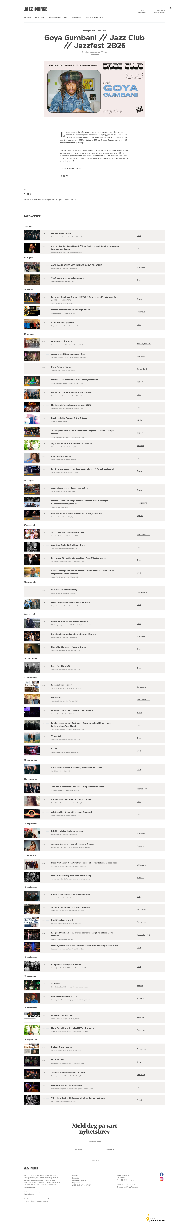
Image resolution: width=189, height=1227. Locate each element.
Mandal (140, 445)
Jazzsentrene (141, 12)
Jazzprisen (162, 8)
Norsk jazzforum (140, 8)
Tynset (140, 299)
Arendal (140, 846)
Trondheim (142, 789)
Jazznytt (143, 10)
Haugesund (142, 503)
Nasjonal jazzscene (159, 12)
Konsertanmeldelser (58, 18)
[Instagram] (162, 1180)
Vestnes (140, 1017)
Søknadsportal (161, 10)
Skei (138, 896)
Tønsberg (141, 356)
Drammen (141, 1030)
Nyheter (27, 18)
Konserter (39, 18)
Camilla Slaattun (29, 1194)
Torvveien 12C (143, 267)
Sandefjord (142, 369)
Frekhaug (141, 312)
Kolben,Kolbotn (144, 343)
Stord (139, 712)
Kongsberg (142, 592)
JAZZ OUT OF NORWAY (94, 18)
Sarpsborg (141, 687)
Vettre (139, 420)
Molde (140, 985)
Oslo (139, 235)
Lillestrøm (141, 865)
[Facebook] (162, 1176)
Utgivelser (76, 18)
